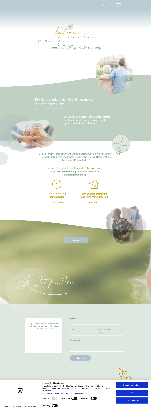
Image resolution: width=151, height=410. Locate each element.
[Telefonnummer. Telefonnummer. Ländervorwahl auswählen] (101, 333)
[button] (118, 4)
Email (73, 329)
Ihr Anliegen (75, 340)
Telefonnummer (104, 329)
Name (73, 319)
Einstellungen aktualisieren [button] (44, 328)
